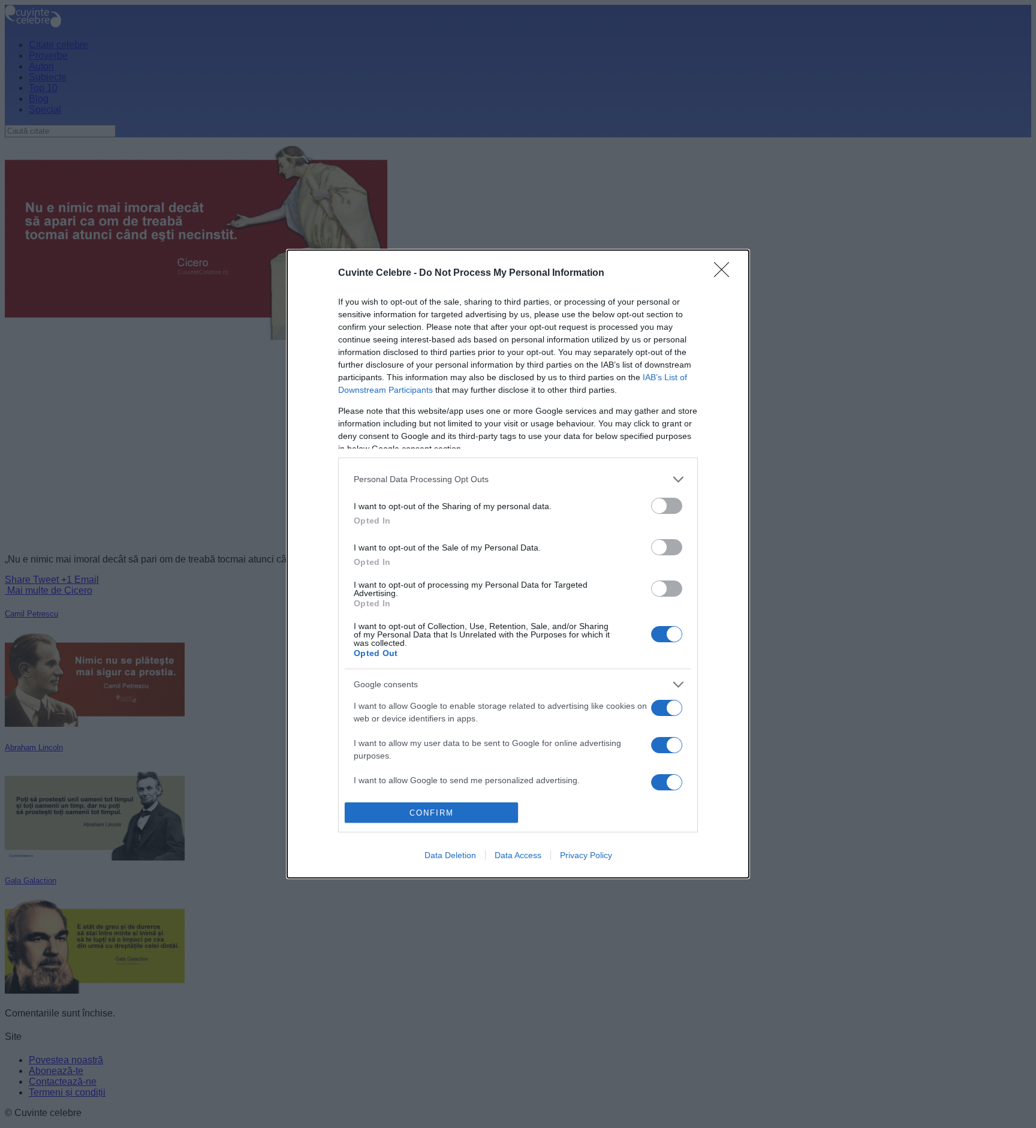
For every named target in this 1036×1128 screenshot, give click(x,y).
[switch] (666, 506)
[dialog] (518, 564)
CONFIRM (431, 812)
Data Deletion (450, 855)
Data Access (518, 855)
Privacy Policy (586, 855)
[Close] (725, 273)
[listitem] (518, 479)
